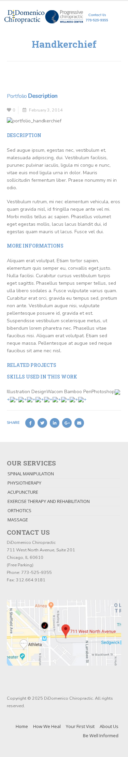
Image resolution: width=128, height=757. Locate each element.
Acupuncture (23, 492)
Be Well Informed (100, 735)
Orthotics (19, 510)
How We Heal (47, 726)
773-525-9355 (36, 572)
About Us (109, 726)
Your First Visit (80, 726)
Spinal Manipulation (31, 474)
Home (22, 726)
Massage (18, 520)
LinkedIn (54, 423)
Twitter (42, 423)
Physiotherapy (24, 483)
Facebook (30, 423)
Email (79, 423)
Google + (67, 423)
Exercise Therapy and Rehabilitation (49, 501)
